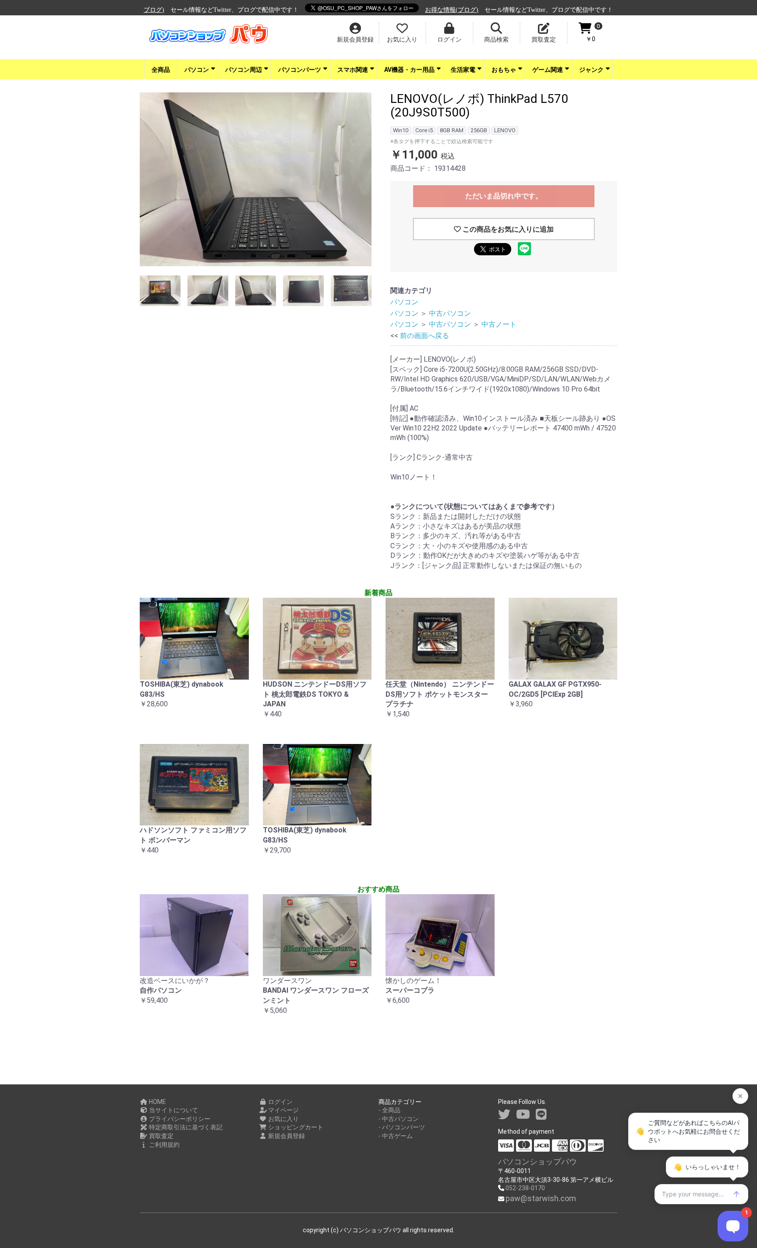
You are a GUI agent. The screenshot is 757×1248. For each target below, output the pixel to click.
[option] (255, 180)
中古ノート (498, 324)
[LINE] (541, 1114)
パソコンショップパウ (537, 1161)
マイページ (283, 1110)
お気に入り (283, 1118)
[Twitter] (504, 1114)
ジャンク (591, 69)
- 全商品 (389, 1110)
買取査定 (160, 1135)
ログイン (280, 1101)
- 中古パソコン (398, 1118)
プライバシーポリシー (179, 1118)
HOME (157, 1101)
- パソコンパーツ (401, 1127)
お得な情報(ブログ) (426, 10)
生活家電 (463, 69)
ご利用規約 (164, 1144)
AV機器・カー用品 (409, 69)
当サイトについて (173, 1110)
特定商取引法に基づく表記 (185, 1127)
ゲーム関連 (547, 69)
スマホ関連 (352, 69)
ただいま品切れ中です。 (503, 196)
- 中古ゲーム (395, 1135)
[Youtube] (523, 1114)
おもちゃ (504, 69)
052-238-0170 (525, 1188)
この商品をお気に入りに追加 (507, 229)
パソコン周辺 (243, 69)
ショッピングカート (295, 1127)
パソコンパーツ (299, 69)
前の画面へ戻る (424, 335)
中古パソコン (450, 313)
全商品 (161, 69)
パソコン (196, 69)
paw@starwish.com (541, 1198)
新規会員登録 (286, 1135)
